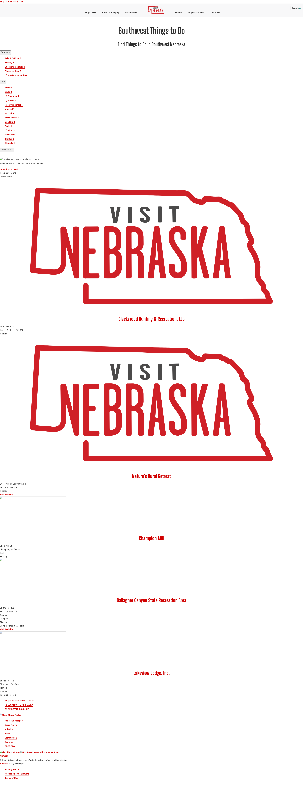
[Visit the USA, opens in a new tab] (10, 752)
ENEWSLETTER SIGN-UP (17, 709)
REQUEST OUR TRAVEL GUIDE (20, 700)
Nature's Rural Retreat (151, 476)
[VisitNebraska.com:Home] (156, 11)
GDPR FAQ (10, 746)
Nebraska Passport (14, 721)
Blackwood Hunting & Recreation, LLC (151, 319)
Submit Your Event (9, 169)
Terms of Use (11, 778)
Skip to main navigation (11, 1)
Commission (11, 738)
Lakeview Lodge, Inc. (151, 673)
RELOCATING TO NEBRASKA (19, 705)
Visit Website (6, 494)
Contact (9, 742)
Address (4, 763)
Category (5, 52)
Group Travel (11, 725)
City (3, 82)
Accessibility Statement (17, 774)
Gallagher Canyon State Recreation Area (151, 600)
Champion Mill (151, 538)
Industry (9, 729)
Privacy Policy (12, 769)
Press (7, 733)
